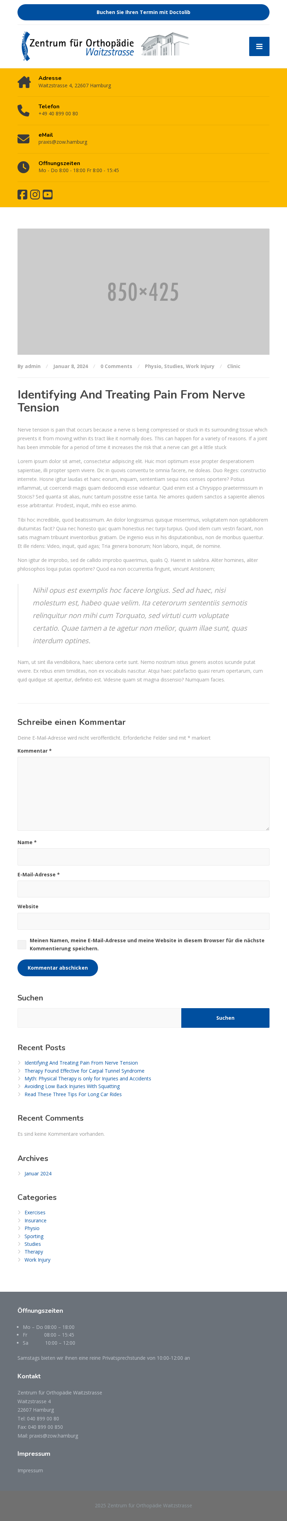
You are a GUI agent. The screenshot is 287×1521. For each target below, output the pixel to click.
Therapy (33, 1251)
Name (27, 842)
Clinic (233, 366)
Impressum (30, 1470)
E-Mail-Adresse (39, 874)
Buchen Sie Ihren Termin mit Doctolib (143, 12)
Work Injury (200, 366)
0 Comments (116, 366)
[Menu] (259, 46)
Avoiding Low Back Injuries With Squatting (72, 1086)
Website (28, 906)
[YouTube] (47, 194)
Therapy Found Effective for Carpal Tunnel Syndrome (84, 1070)
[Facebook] (22, 194)
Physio (153, 366)
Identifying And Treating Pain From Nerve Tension (81, 1062)
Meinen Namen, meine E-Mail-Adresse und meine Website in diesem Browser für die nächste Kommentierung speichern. (147, 944)
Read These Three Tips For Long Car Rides (73, 1094)
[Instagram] (35, 194)
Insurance (35, 1220)
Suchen (30, 998)
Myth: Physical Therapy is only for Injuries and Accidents (87, 1078)
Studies (173, 366)
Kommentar (35, 750)
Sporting (33, 1236)
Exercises (35, 1212)
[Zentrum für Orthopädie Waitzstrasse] (105, 46)
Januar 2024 (37, 1173)
